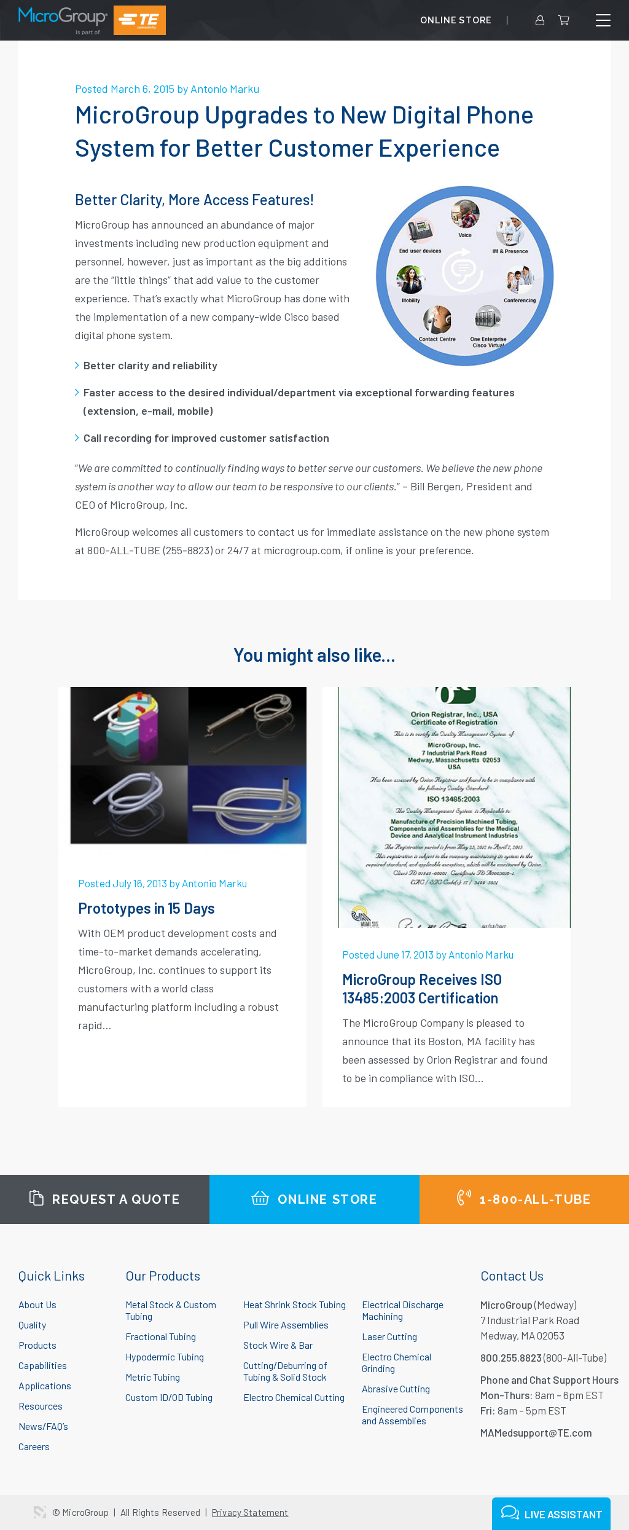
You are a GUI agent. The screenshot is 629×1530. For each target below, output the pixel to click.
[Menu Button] (603, 21)
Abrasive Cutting (396, 1388)
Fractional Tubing (160, 1336)
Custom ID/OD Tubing (169, 1397)
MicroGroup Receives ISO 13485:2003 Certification (422, 988)
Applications (44, 1385)
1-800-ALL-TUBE (534, 1199)
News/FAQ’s (43, 1426)
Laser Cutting (389, 1336)
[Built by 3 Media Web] (40, 1512)
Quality (32, 1324)
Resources (40, 1405)
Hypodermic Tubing (164, 1356)
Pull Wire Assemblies (286, 1324)
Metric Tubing (152, 1377)
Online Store (326, 1199)
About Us (37, 1304)
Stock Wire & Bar (278, 1345)
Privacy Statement (250, 1512)
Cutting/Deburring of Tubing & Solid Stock (285, 1371)
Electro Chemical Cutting (294, 1397)
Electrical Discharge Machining (402, 1310)
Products (37, 1345)
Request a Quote (115, 1199)
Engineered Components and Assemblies (412, 1414)
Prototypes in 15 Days (146, 908)
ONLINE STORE (455, 20)
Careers (34, 1446)
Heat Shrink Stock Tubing (294, 1304)
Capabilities (42, 1365)
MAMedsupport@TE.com (536, 1432)
